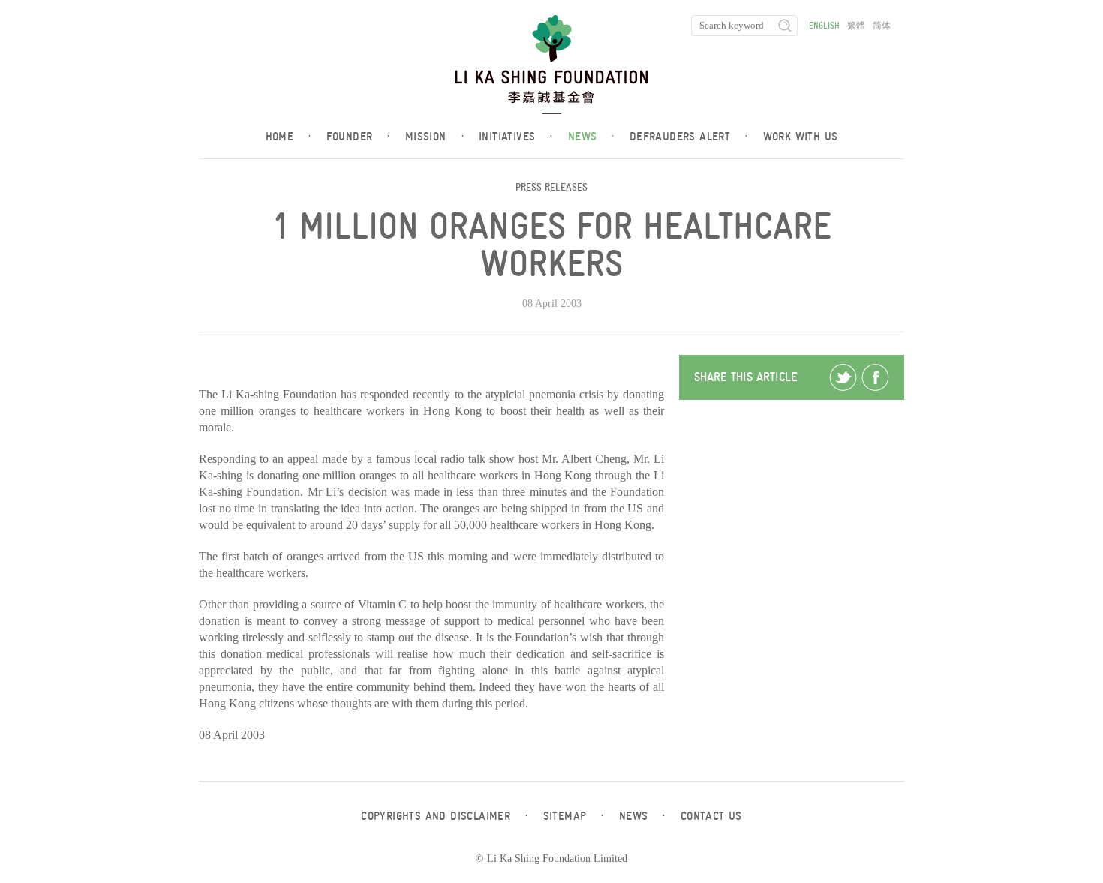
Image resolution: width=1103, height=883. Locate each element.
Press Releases (551, 187)
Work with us (800, 136)
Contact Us (711, 816)
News (591, 136)
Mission (434, 136)
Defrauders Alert (689, 136)
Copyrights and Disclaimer (444, 816)
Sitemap (573, 816)
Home (288, 136)
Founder (358, 136)
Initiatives (516, 136)
